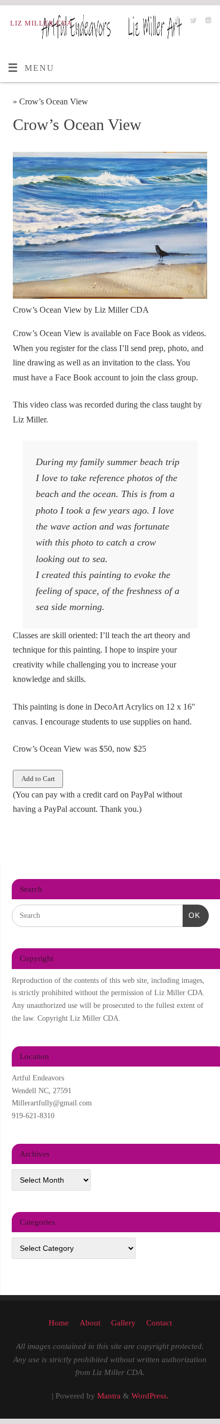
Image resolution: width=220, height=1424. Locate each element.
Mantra (109, 1396)
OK (191, 915)
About (90, 1323)
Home (59, 1323)
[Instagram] (207, 22)
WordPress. (150, 1396)
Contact (159, 1323)
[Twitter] (191, 22)
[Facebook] (176, 22)
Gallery (123, 1323)
